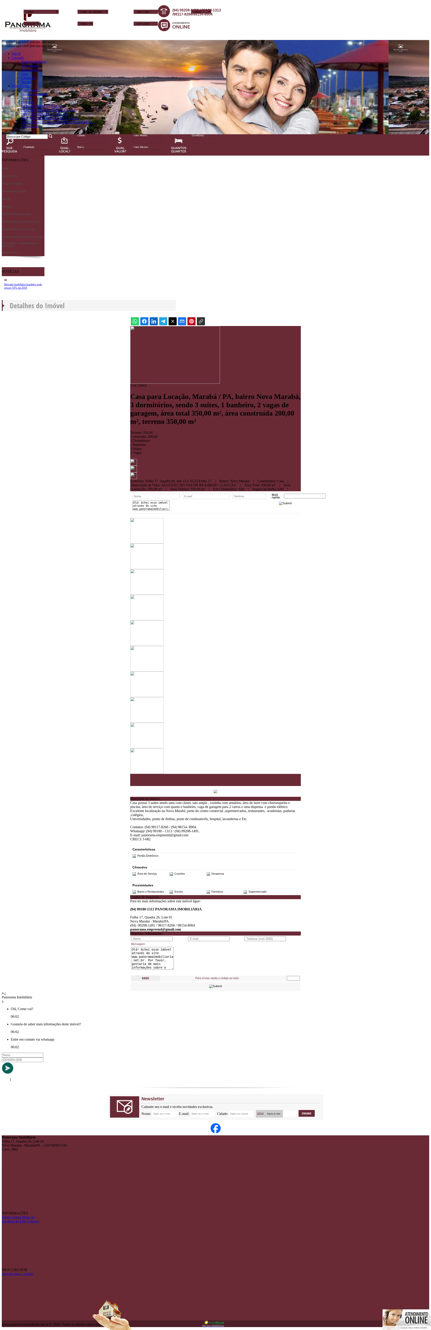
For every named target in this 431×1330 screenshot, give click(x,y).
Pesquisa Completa (34, 94)
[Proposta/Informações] (133, 478)
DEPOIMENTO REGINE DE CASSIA (50, 118)
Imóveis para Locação (17, 1274)
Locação (18, 57)
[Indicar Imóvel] (133, 471)
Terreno (26, 82)
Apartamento (30, 66)
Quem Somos (30, 90)
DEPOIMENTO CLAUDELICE (45, 114)
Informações (20, 86)
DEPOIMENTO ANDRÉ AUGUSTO (49, 110)
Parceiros (27, 102)
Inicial (16, 53)
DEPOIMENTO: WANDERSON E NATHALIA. (57, 122)
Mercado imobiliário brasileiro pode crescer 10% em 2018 (23, 286)
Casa (24, 74)
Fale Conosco (30, 126)
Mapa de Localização (18, 1219)
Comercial (28, 78)
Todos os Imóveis (33, 62)
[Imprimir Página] (133, 464)
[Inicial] (28, 35)
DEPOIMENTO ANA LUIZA (43, 106)
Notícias (27, 98)
